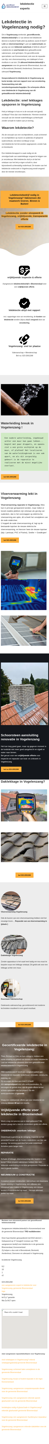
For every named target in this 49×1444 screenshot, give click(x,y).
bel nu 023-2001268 (11, 769)
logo (3, 1291)
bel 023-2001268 (24, 227)
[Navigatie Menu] (44, 6)
